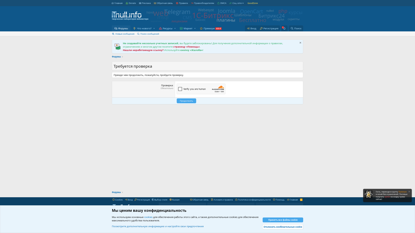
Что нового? (144, 28)
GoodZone (253, 3)
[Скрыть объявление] (300, 43)
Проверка (167, 85)
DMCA (223, 3)
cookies (148, 217)
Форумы (123, 28)
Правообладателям (204, 3)
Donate (132, 3)
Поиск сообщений (149, 33)
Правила (183, 3)
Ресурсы (167, 28)
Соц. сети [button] (237, 3)
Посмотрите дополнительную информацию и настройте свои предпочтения (158, 226)
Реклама (146, 3)
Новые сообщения (124, 33)
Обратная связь (165, 3)
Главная (118, 3)
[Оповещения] (284, 28)
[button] (154, 28)
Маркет (188, 28)
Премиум (209, 28)
